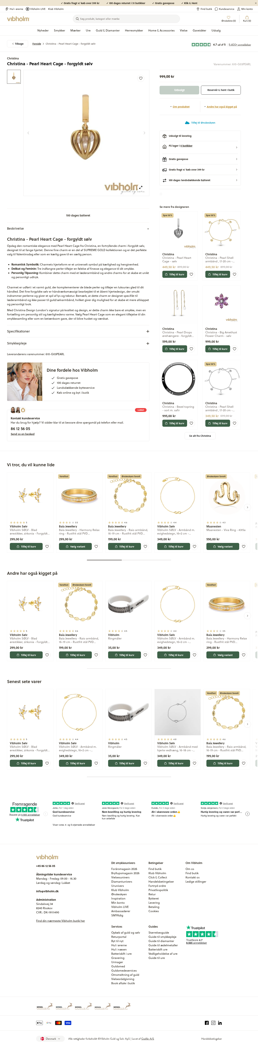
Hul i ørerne (16, 9)
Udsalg (216, 30)
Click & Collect (157, 877)
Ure (88, 30)
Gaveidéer (199, 30)
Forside (36, 44)
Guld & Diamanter (108, 30)
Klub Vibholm (56, 9)
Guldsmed (118, 966)
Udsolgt (179, 90)
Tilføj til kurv (176, 274)
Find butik (206, 9)
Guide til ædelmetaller (163, 945)
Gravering (117, 958)
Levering (154, 903)
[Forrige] (28, 133)
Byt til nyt (117, 941)
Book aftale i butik (123, 983)
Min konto (247, 9)
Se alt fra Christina (200, 436)
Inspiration (118, 898)
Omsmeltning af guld (125, 975)
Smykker (59, 30)
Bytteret (153, 898)
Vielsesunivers (120, 877)
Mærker (75, 30)
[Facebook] (207, 1023)
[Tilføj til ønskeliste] (140, 78)
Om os (190, 869)
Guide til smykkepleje (162, 937)
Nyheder (43, 30)
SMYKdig (117, 915)
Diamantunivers (121, 881)
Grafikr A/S (147, 1039)
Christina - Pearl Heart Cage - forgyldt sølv (70, 44)
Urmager (117, 962)
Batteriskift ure (157, 949)
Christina (13, 58)
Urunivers (117, 886)
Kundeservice (226, 9)
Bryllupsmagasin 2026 (125, 873)
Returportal (118, 937)
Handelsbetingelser (161, 881)
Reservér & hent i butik (220, 90)
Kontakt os (193, 877)
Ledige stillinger (196, 881)
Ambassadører (120, 911)
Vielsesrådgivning (122, 979)
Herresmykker (134, 30)
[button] (200, 147)
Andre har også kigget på (222, 106)
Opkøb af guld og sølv (125, 932)
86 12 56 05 (20, 428)
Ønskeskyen (119, 894)
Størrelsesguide (158, 932)
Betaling (153, 907)
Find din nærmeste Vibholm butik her (60, 921)
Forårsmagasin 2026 (124, 869)
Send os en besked (23, 434)
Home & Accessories (161, 30)
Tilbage (19, 44)
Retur (152, 894)
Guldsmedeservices (124, 970)
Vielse (183, 30)
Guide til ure (156, 958)
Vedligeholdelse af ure (162, 954)
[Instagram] (213, 1023)
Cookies (153, 911)
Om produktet (181, 106)
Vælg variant (77, 546)
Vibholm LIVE (37, 9)
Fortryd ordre (157, 886)
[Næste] (144, 133)
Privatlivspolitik (158, 890)
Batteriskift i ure (121, 954)
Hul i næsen (119, 949)
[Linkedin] (220, 1023)
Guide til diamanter (161, 941)
